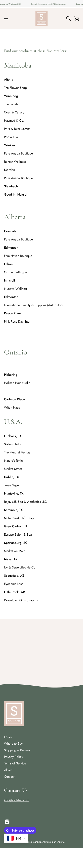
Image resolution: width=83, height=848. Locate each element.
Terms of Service (15, 763)
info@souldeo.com (16, 800)
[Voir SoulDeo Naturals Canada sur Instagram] (7, 822)
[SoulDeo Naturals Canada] (41, 18)
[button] (68, 18)
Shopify (60, 842)
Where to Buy (13, 743)
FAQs (7, 737)
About (8, 770)
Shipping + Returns (17, 750)
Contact (9, 776)
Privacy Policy (13, 756)
